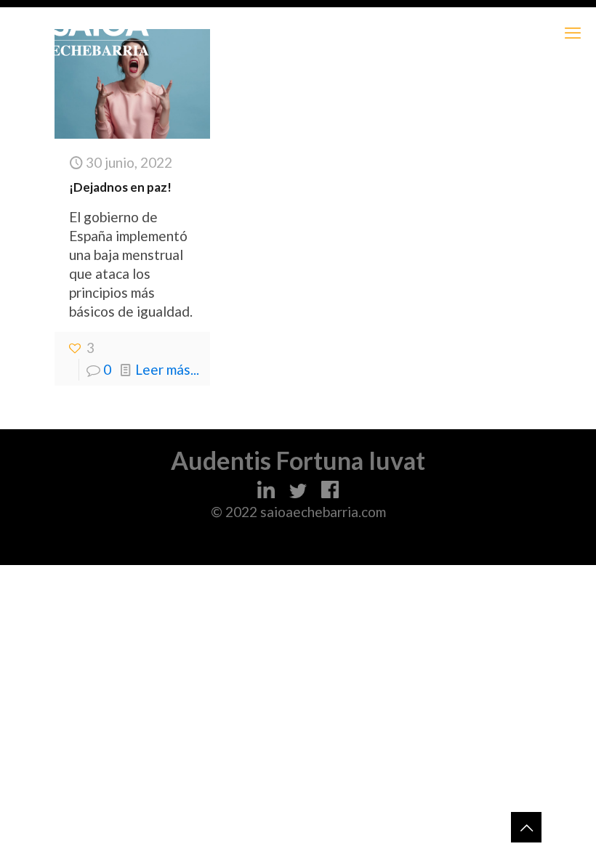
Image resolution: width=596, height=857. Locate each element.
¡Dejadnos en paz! (120, 187)
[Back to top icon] (526, 827)
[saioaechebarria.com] (100, 32)
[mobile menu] (572, 32)
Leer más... (167, 369)
